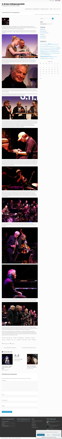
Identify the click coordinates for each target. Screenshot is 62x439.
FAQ (57, 8)
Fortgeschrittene (42, 48)
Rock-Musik (49, 51)
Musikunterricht (46, 49)
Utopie (29, 339)
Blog (54, 8)
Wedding (51, 58)
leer (15, 339)
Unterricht (42, 37)
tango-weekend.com (35, 427)
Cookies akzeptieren (41, 434)
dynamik (52, 46)
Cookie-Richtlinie (44, 437)
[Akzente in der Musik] (16, 354)
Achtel (41, 44)
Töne (49, 58)
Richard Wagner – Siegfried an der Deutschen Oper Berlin (7, 367)
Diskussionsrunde (9, 337)
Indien (50, 48)
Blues (55, 44)
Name (3, 394)
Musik (41, 34)
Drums (47, 46)
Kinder (54, 48)
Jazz (52, 48)
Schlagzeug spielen (47, 54)
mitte (56, 48)
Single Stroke (53, 56)
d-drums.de (33, 422)
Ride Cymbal (46, 51)
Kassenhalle (8, 339)
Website (3, 405)
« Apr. (41, 78)
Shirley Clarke (24, 339)
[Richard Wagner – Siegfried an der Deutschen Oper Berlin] (7, 354)
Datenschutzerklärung (49, 437)
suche (56, 56)
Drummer (43, 46)
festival (58, 46)
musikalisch (41, 49)
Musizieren (50, 49)
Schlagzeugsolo (42, 54)
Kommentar (4, 380)
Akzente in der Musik (18, 359)
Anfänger (45, 44)
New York (53, 49)
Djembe (41, 46)
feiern (54, 46)
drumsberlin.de (34, 424)
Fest (56, 46)
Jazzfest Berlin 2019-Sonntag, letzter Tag (29, 347)
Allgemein (41, 29)
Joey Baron (33, 337)
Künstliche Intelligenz (43, 32)
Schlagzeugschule (36, 8)
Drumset (50, 46)
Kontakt (51, 8)
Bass (47, 44)
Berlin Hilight (42, 31)
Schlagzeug (12, 343)
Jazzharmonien (27, 337)
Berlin (50, 44)
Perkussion (57, 49)
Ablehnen (48, 434)
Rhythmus (42, 51)
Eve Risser (15, 337)
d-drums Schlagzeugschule (13, 4)
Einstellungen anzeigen (56, 434)
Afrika (42, 44)
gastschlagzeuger (21, 337)
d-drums (57, 44)
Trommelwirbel (46, 58)
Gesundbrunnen (47, 48)
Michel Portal (19, 339)
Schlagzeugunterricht (28, 8)
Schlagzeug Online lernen (44, 8)
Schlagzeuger (57, 51)
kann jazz (3, 339)
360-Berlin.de (34, 425)
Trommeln (42, 58)
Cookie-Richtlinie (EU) (5, 425)
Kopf (12, 339)
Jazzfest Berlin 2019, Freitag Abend (9, 347)
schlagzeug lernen (44, 53)
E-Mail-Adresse (5, 400)
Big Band (53, 44)
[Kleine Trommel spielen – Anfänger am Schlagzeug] (32, 354)
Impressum (54, 437)
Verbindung (34, 339)
